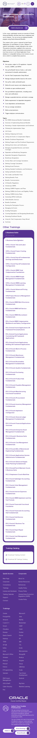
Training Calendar (8, 594)
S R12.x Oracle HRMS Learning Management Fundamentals (16, 284)
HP (20, 638)
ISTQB (5, 645)
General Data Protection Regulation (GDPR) (26, 595)
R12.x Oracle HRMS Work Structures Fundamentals (17, 303)
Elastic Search (7, 635)
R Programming (8, 670)
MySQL (21, 619)
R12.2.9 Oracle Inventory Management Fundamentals (18, 405)
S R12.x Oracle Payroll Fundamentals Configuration (18, 265)
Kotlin (21, 648)
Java (20, 616)
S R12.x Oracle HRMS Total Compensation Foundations (15, 271)
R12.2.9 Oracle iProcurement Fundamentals (15, 399)
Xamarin (5, 673)
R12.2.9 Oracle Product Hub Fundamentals (15, 380)
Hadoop (5, 638)
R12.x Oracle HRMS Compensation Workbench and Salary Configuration (18, 322)
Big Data (21, 683)
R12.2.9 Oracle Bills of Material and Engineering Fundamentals (17, 450)
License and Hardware (10, 591)
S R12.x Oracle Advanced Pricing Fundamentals (16, 290)
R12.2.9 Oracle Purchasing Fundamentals (14, 373)
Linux (4, 651)
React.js (5, 660)
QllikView (22, 667)
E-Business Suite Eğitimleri (14, 240)
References (22, 585)
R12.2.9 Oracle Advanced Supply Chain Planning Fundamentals (16, 462)
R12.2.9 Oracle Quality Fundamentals (18, 368)
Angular (21, 660)
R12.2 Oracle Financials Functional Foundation (17, 505)
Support (5, 597)
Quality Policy (22, 588)
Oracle (7, 20)
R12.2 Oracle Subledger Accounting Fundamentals (18, 480)
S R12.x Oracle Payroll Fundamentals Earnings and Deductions (18, 258)
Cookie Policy (22, 599)
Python (5, 667)
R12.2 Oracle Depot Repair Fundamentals (14, 531)
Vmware (5, 657)
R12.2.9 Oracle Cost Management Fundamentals (17, 443)
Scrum (5, 626)
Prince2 (5, 663)
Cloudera (6, 629)
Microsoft (22, 613)
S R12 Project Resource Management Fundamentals (18, 297)
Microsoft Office (8, 654)
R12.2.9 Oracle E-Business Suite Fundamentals (16, 437)
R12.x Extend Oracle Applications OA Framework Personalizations (18, 328)
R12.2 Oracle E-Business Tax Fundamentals (15, 524)
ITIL (20, 645)
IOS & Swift (6, 683)
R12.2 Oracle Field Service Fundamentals (14, 518)
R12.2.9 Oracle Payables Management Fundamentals (18, 386)
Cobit (21, 629)
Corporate (6, 581)
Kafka (4, 648)
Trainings (5, 588)
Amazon (5, 619)
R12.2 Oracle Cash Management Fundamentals (16, 537)
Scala (20, 670)
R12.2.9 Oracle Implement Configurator (14, 411)
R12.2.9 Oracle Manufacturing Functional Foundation (16, 392)
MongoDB (22, 654)
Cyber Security (7, 686)
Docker (21, 632)
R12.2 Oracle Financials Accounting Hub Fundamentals (18, 512)
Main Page (6, 578)
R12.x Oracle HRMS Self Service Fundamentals (16, 309)
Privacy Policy (22, 591)
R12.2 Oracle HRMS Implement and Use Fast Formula (18, 499)
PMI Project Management (7, 679)
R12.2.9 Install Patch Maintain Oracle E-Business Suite (18, 469)
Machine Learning (24, 686)
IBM (20, 641)
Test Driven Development (23, 674)
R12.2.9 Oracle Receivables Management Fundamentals (15, 362)
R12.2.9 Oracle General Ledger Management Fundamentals (16, 418)
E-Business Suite (15, 20)
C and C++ (6, 623)
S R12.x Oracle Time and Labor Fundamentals (16, 246)
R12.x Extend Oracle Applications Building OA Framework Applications (18, 343)
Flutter (21, 635)
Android (21, 678)
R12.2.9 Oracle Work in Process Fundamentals (16, 350)
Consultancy (7, 585)
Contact (5, 600)
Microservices (23, 651)
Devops (5, 632)
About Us (21, 578)
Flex (4, 689)
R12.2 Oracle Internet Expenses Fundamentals (16, 492)
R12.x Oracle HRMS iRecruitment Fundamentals (16, 316)
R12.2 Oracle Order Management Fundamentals (17, 486)
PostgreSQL (6, 616)
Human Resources (24, 581)
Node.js (21, 657)
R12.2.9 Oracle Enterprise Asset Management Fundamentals (16, 431)
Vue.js (21, 663)
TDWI (4, 641)
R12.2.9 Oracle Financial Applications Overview (18, 424)
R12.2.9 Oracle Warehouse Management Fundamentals (15, 356)
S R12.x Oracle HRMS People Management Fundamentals (15, 277)
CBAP (20, 626)
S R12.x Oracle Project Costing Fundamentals (16, 252)
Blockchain (22, 623)
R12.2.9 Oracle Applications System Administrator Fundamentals (17, 456)
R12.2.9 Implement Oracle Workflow (17, 474)
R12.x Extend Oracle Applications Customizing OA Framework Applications (17, 336)
